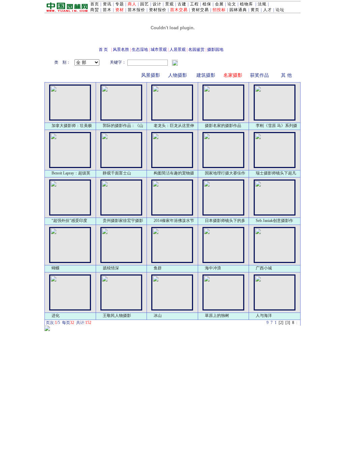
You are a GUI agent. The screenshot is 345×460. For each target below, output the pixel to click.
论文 (231, 4)
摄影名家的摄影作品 (223, 125)
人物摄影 (177, 75)
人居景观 (177, 49)
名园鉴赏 (196, 49)
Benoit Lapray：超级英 (71, 173)
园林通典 (238, 9)
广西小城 (264, 268)
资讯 (107, 4)
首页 (94, 4)
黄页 (255, 9)
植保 (206, 4)
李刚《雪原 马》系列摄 (276, 125)
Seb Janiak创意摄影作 (274, 220)
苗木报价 (136, 9)
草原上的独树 (217, 315)
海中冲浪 (213, 268)
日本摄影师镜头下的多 (225, 220)
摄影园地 (215, 49)
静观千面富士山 (117, 173)
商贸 (94, 9)
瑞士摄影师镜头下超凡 (276, 173)
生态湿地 (140, 49)
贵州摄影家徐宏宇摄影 (123, 220)
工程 (194, 4)
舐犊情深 (111, 268)
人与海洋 (264, 315)
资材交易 (200, 9)
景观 (169, 4)
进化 (56, 315)
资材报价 (157, 9)
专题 (119, 4)
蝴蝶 (56, 268)
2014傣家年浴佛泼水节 (174, 220)
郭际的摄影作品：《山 (123, 125)
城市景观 (159, 49)
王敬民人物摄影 (117, 315)
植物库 (246, 4)
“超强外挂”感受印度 (69, 220)
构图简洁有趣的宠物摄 (174, 173)
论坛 (280, 9)
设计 (157, 4)
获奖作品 (259, 75)
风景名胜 (121, 49)
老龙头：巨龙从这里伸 (174, 125)
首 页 (103, 49)
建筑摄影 (205, 75)
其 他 (286, 75)
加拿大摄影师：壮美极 (72, 125)
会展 (219, 4)
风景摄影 (150, 75)
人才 (267, 9)
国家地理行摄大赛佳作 (225, 173)
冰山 (158, 315)
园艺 (144, 4)
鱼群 (158, 268)
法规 (262, 4)
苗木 (107, 9)
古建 (182, 4)
